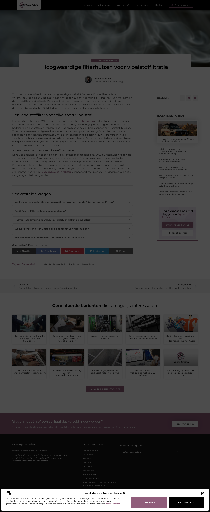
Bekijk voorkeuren (186, 502)
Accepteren (149, 502)
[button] (202, 493)
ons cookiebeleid (113, 504)
